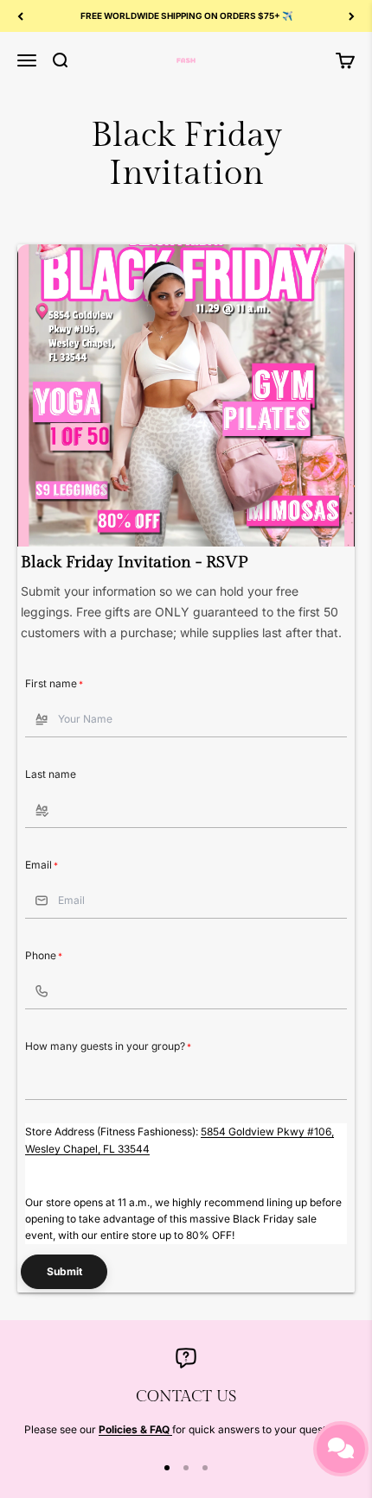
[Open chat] (341, 1448)
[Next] (352, 16)
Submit (64, 1271)
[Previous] (20, 16)
